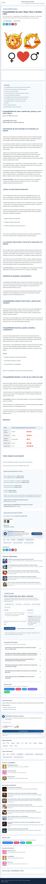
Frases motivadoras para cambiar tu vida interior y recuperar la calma (22, 565)
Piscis (16, 745)
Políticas (2, 881)
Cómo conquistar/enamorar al (14, 477)
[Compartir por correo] (15, 24)
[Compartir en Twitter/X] (9, 24)
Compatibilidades (20, 539)
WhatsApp (29, 842)
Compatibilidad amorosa (9, 604)
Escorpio (35, 743)
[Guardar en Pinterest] (12, 24)
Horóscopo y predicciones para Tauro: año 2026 (17, 828)
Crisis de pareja (18, 604)
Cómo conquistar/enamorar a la (14, 476)
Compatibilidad (10, 856)
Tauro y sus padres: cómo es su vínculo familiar (17, 816)
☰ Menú (3, 2)
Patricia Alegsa (9, 20)
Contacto (6, 881)
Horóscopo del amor (11, 770)
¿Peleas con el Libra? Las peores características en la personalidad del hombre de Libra (22, 496)
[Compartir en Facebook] (7, 24)
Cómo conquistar (27, 604)
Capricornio (5, 745)
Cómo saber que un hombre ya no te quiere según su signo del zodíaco (23, 570)
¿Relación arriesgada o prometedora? (12, 95)
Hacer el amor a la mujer (28, 542)
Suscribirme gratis (36, 533)
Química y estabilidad (36, 604)
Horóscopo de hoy (11, 850)
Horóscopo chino (11, 776)
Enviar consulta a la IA (9, 628)
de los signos (12, 506)
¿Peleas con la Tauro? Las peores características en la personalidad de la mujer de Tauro (22, 495)
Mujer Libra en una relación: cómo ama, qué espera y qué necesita (21, 810)
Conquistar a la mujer (7, 542)
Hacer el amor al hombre (17, 542)
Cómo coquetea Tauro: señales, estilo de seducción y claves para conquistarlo (24, 799)
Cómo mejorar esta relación (10, 104)
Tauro (8, 539)
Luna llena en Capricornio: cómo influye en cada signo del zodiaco (22, 576)
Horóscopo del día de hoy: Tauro (9, 709)
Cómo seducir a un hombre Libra (14, 787)
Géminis (13, 743)
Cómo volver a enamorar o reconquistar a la (16, 480)
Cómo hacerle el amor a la (13, 485)
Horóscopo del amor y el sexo (10, 501)
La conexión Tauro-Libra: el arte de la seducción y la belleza (17, 93)
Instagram (18, 689)
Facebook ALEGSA (32, 689)
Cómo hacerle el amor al (13, 487)
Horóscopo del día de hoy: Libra (9, 707)
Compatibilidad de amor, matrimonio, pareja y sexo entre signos (17, 87)
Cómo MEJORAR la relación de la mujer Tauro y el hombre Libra (18, 462)
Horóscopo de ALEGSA (28, 1)
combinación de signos (9, 526)
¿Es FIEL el (10, 492)
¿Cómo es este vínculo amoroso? (11, 91)
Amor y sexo (10, 862)
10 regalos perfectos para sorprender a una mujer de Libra (19, 804)
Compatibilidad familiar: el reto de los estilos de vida (15, 101)
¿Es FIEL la (10, 490)
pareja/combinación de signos (16, 471)
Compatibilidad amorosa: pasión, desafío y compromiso (16, 99)
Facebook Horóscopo (9, 689)
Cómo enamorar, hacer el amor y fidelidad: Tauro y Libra (17, 465)
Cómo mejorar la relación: (15, 516)
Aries (4, 743)
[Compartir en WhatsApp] (4, 24)
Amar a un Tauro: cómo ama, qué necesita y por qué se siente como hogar (23, 582)
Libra (4, 539)
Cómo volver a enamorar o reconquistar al (16, 482)
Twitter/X (24, 689)
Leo (22, 743)
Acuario (11, 745)
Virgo (26, 743)
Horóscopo (13, 539)
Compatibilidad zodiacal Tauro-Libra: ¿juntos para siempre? (17, 97)
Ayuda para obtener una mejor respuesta (25, 628)
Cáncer (18, 743)
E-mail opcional (30, 610)
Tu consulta (6, 610)
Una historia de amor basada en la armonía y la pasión (16, 89)
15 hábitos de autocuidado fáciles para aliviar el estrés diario (21, 559)
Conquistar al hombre (29, 539)
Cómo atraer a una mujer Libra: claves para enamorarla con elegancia (22, 793)
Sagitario (40, 743)
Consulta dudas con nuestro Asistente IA (13, 106)
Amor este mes (7, 607)
